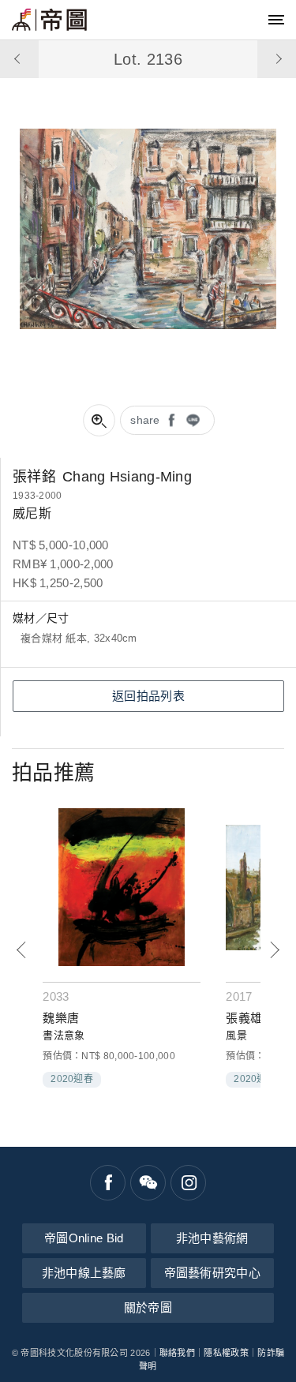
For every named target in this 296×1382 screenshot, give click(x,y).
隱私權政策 (226, 1353)
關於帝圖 (148, 1307)
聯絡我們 (177, 1353)
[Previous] (22, 950)
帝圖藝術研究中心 (212, 1272)
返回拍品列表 (148, 695)
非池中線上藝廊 (84, 1272)
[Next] (274, 950)
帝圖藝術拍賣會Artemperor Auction (49, 20)
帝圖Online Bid (84, 1238)
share (145, 420)
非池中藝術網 (212, 1238)
